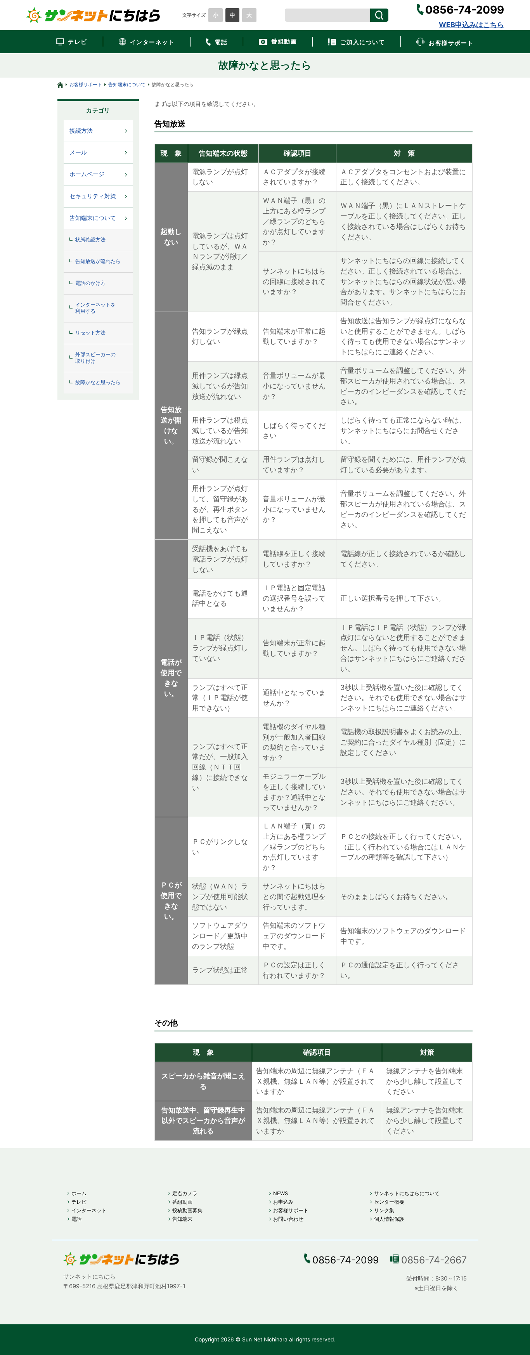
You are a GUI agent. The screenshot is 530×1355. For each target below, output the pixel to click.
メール (78, 152)
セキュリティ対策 (92, 196)
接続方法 (81, 130)
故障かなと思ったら (98, 382)
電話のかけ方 (90, 283)
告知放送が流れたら (98, 261)
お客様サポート (85, 84)
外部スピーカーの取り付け (95, 358)
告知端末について (126, 84)
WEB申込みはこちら (471, 25)
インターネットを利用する (95, 308)
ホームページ (86, 174)
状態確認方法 (90, 240)
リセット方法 (90, 333)
